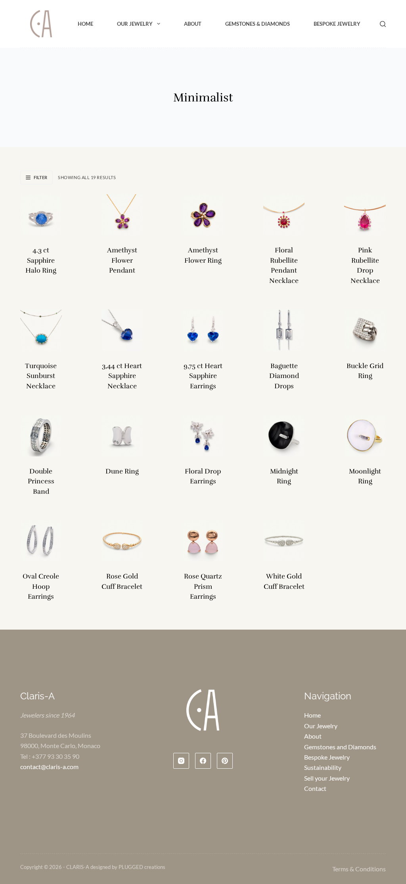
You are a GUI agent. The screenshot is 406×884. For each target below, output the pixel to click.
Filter (40, 177)
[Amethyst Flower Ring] (203, 214)
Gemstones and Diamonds (340, 746)
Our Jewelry (135, 24)
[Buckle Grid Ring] (364, 330)
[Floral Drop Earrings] (203, 435)
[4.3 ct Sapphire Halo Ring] (40, 214)
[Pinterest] (225, 761)
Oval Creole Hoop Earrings (41, 586)
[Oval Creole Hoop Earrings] (40, 540)
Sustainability (322, 767)
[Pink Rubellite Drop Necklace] (364, 214)
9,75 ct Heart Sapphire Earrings (203, 376)
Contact (315, 788)
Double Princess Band (41, 481)
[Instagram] (181, 761)
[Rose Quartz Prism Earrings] (203, 540)
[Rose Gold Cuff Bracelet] (122, 540)
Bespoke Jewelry (337, 24)
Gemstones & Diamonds (257, 24)
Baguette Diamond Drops (284, 376)
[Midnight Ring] (283, 435)
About (192, 24)
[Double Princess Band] (40, 435)
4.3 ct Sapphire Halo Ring (40, 260)
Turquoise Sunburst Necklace (41, 376)
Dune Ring (122, 471)
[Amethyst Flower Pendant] (122, 214)
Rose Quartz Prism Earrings (203, 586)
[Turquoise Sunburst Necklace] (40, 330)
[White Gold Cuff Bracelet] (283, 540)
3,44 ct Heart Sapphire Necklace (122, 376)
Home (85, 24)
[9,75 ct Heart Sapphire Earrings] (203, 330)
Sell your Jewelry (327, 778)
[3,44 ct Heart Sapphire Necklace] (122, 330)
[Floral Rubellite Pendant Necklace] (283, 214)
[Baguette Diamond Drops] (283, 330)
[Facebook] (203, 761)
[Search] (383, 24)
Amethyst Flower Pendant (122, 260)
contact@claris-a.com (49, 766)
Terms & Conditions (359, 869)
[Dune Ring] (122, 435)
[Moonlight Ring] (364, 435)
